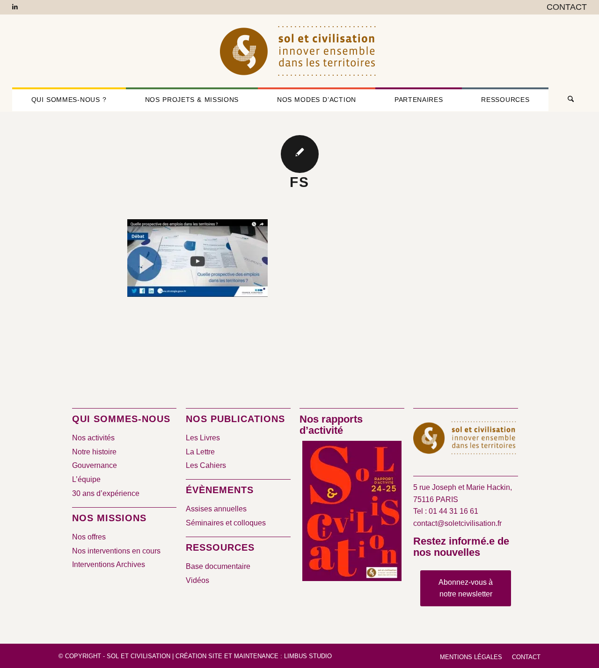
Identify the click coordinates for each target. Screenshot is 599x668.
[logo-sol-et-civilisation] (299, 50)
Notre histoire (94, 452)
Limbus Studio (308, 656)
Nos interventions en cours (116, 551)
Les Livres (203, 438)
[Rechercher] (567, 99)
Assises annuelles (216, 509)
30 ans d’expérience (105, 493)
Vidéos (197, 580)
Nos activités (93, 438)
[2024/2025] (352, 513)
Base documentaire (218, 566)
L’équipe (86, 479)
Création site (198, 656)
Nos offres (89, 537)
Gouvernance (94, 465)
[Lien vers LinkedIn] (15, 7)
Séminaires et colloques (226, 523)
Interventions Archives (108, 564)
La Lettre (200, 452)
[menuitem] (564, 7)
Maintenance (256, 656)
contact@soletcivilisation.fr (457, 523)
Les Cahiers (206, 465)
